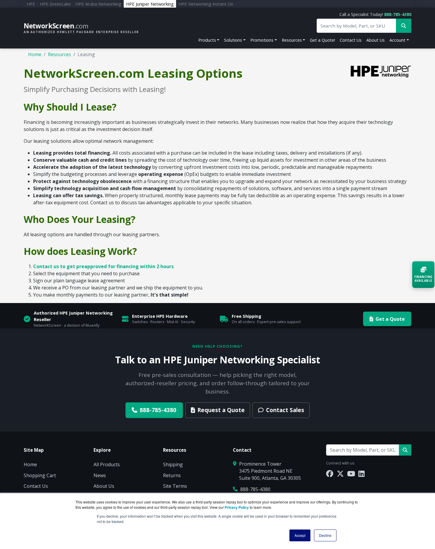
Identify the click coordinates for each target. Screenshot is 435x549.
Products (207, 40)
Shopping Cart (40, 475)
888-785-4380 (397, 14)
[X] (340, 473)
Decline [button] (325, 535)
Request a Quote (221, 410)
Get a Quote (390, 319)
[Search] (405, 450)
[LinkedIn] (361, 473)
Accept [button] (299, 535)
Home (34, 54)
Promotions (261, 40)
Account (397, 40)
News (100, 475)
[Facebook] (329, 473)
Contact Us (351, 40)
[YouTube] (351, 473)
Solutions (233, 40)
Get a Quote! (322, 40)
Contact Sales (285, 410)
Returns (172, 475)
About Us (375, 40)
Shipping (173, 464)
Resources (292, 40)
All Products (107, 464)
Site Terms (175, 486)
